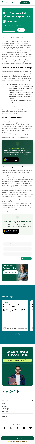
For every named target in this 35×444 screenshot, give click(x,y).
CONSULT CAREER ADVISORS (16, 360)
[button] (19, 334)
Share (22, 30)
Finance (4, 404)
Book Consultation (10, 272)
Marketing (5, 411)
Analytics (4, 406)
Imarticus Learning (12, 21)
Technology (5, 409)
